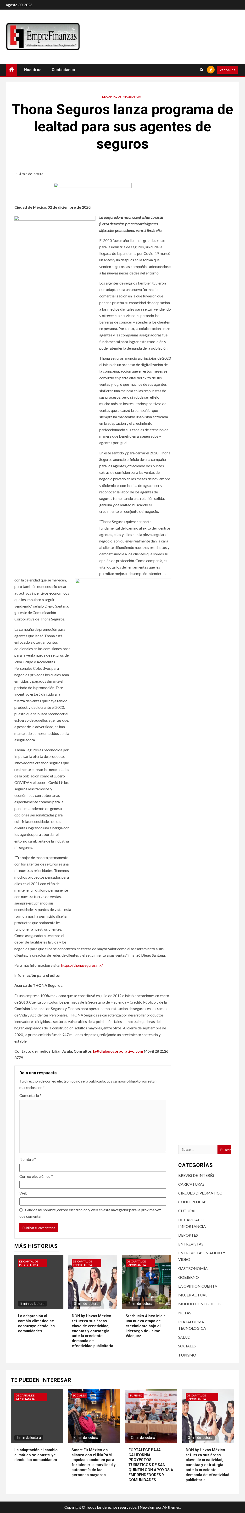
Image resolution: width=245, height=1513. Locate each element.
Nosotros (32, 69)
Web (23, 1193)
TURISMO (187, 1355)
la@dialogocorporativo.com (118, 1051)
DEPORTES (188, 1235)
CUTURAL (187, 1210)
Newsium (147, 1507)
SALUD (184, 1337)
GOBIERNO (188, 1277)
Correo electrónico (36, 1176)
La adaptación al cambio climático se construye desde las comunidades (36, 1455)
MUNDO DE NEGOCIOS (199, 1303)
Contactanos (63, 69)
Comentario (30, 1095)
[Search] (202, 69)
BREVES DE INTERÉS (196, 1175)
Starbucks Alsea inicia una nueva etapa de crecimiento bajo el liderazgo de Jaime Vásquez (146, 1326)
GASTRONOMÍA (193, 1268)
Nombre (27, 1159)
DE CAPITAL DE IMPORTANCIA (121, 96)
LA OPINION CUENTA (197, 1286)
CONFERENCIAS (192, 1202)
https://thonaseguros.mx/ (82, 965)
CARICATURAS (191, 1184)
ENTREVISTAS (190, 1244)
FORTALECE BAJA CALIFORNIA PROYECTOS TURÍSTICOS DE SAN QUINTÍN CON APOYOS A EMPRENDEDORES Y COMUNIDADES (150, 1465)
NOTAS (184, 1313)
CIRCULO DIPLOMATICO (200, 1193)
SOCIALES (187, 1346)
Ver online (227, 70)
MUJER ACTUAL (192, 1295)
